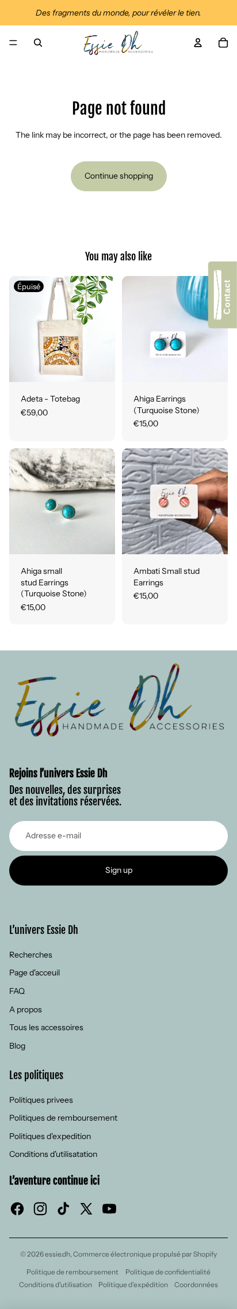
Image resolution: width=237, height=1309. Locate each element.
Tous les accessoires (46, 1027)
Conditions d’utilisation (55, 1284)
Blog (17, 1046)
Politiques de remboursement (63, 1118)
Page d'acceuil (34, 972)
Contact (227, 300)
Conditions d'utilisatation (53, 1154)
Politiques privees (41, 1100)
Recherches (30, 954)
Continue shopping (119, 176)
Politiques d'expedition (50, 1136)
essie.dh (57, 1254)
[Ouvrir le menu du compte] (198, 42)
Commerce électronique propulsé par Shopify (145, 1254)
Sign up (118, 870)
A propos (25, 1009)
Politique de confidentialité (168, 1272)
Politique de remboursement (72, 1272)
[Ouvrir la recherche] (38, 42)
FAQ (17, 991)
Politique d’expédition (133, 1284)
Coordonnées (196, 1284)
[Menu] (13, 42)
